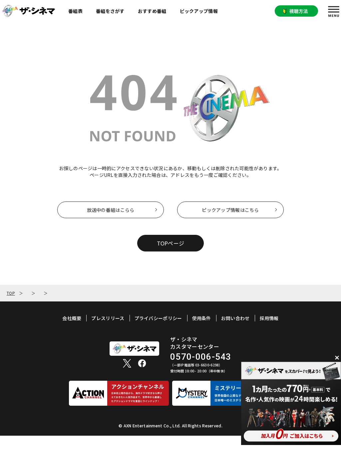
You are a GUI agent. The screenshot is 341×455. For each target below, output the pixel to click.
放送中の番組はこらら (111, 210)
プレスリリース (107, 318)
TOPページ (170, 243)
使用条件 (201, 318)
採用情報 (269, 318)
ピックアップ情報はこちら (230, 210)
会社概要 (71, 318)
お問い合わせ (235, 318)
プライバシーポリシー (158, 318)
